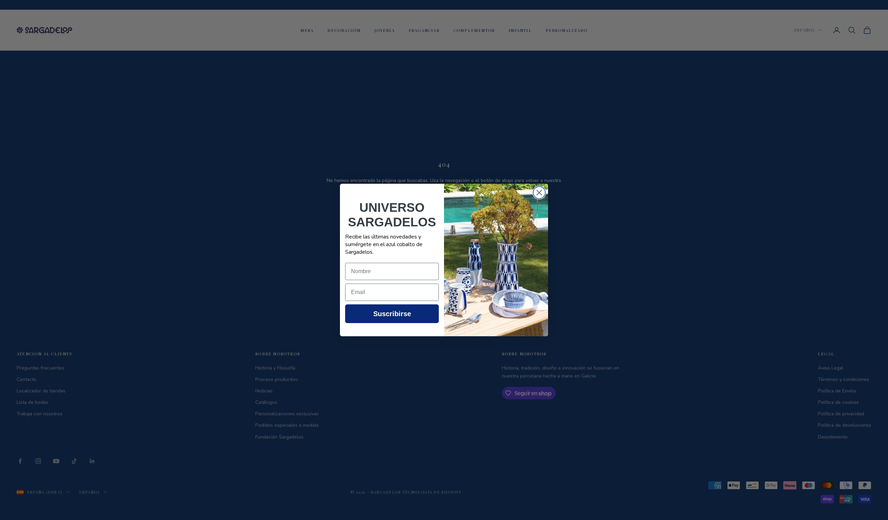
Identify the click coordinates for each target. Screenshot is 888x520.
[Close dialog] (539, 193)
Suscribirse (392, 314)
